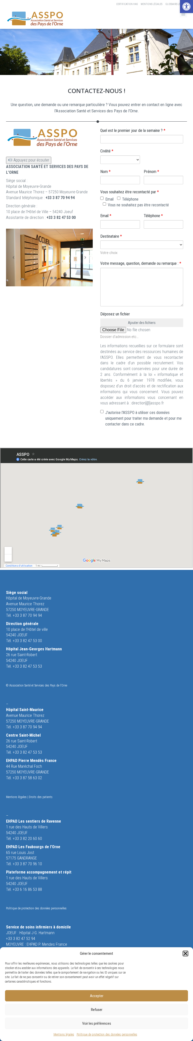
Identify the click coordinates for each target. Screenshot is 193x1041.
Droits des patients (41, 797)
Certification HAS (127, 4)
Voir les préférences (96, 1023)
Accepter (96, 996)
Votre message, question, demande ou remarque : (140, 263)
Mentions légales (64, 1034)
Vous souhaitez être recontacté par (129, 192)
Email (109, 199)
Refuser (96, 1009)
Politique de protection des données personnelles (107, 1034)
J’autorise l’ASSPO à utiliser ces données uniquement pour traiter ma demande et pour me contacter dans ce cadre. (143, 418)
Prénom (151, 171)
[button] (186, 6)
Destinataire (111, 236)
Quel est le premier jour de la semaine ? (132, 130)
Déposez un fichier (115, 314)
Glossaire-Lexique (176, 4)
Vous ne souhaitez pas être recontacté (138, 205)
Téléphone (130, 199)
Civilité (106, 151)
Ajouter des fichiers (142, 323)
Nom (105, 171)
